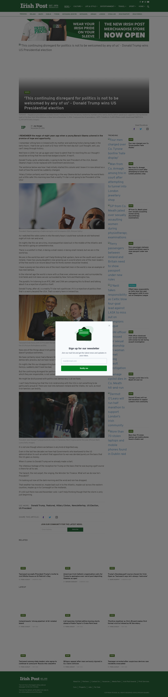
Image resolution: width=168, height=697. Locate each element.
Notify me (84, 368)
